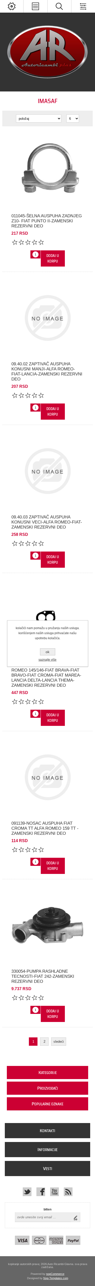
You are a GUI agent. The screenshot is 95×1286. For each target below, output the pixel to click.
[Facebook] (41, 1192)
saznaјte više (47, 659)
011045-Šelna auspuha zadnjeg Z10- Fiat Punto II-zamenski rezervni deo (46, 220)
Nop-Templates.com (55, 1278)
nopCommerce (55, 1273)
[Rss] (68, 1192)
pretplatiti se (77, 1217)
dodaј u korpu (52, 258)
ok (47, 652)
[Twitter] (27, 1192)
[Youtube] (54, 1192)
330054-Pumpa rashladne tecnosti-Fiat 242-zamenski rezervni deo (42, 976)
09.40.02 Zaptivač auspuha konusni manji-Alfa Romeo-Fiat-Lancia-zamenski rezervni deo (46, 372)
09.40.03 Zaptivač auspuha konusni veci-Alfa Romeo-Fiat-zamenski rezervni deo (46, 522)
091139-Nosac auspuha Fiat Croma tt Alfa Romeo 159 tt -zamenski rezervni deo (45, 828)
